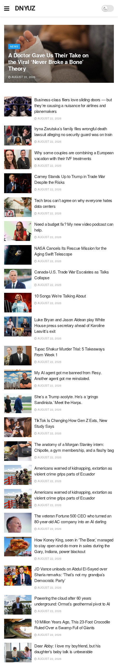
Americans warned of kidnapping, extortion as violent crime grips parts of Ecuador (73, 471)
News (14, 46)
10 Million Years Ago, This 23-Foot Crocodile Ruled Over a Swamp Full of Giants (72, 624)
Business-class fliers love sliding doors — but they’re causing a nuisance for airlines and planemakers (73, 105)
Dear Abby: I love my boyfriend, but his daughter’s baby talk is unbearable (67, 648)
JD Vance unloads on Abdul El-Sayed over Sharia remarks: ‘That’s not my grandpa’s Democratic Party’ (70, 574)
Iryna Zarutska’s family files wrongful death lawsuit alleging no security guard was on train (73, 131)
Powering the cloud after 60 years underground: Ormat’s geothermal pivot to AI (72, 601)
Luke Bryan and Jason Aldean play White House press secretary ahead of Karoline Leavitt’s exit (69, 325)
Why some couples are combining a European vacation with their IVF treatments (74, 155)
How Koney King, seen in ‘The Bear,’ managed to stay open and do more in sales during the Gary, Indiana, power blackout (73, 545)
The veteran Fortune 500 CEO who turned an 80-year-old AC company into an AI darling (72, 518)
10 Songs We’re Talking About (60, 296)
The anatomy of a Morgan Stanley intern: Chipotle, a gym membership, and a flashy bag (74, 447)
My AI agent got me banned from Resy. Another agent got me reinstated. (68, 375)
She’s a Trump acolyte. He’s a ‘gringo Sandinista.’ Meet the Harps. (66, 399)
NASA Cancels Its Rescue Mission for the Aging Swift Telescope (70, 251)
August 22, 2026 (23, 77)
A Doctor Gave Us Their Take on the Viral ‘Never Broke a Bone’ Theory (48, 61)
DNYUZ (25, 8)
